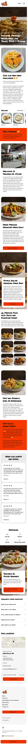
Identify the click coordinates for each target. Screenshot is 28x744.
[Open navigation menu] (24, 3)
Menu (19, 3)
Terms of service (6, 718)
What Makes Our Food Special (10, 700)
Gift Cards (5, 704)
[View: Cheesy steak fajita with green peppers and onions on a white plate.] (20, 347)
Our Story (5, 698)
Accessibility (5, 720)
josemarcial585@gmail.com (10, 669)
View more (6, 475)
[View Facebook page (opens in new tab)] (3, 728)
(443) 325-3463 (7, 666)
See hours (21, 675)
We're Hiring (5, 702)
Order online (13, 679)
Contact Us (5, 707)
